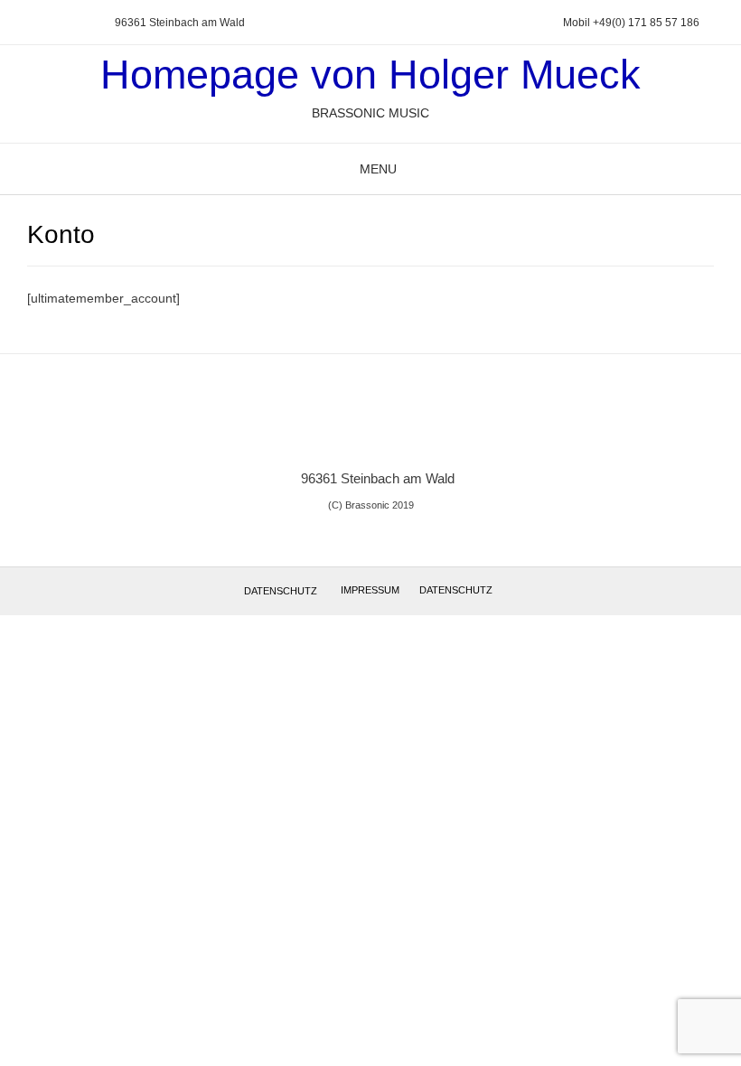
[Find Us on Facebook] (40, 23)
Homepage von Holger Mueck (370, 74)
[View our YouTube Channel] (62, 23)
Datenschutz (280, 590)
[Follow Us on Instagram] (84, 23)
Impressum (370, 589)
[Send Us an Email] (19, 23)
